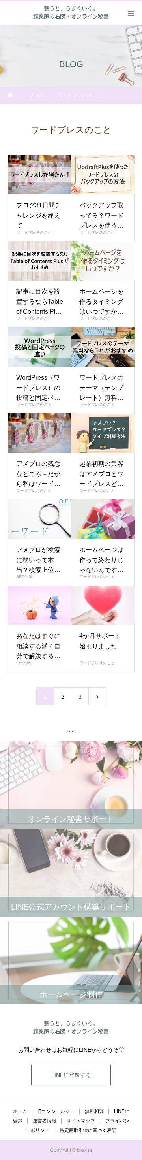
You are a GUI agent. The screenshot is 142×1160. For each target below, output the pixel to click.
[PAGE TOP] (71, 731)
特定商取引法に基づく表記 (88, 1130)
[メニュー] (130, 13)
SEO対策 (24, 576)
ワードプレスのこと (34, 232)
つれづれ (24, 663)
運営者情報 (44, 1121)
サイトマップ (81, 1121)
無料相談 (94, 1111)
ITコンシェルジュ (56, 1111)
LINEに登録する (71, 1075)
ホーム (20, 1111)
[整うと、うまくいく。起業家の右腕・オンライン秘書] (71, 1028)
